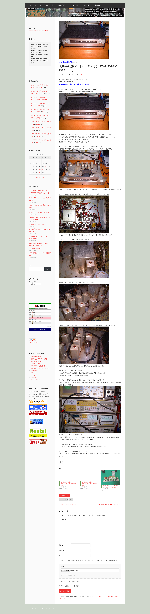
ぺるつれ (33, 375)
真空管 (70, 499)
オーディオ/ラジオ (63, 499)
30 (40, 173)
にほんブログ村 (33, 342)
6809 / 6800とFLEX (36, 361)
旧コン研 (33, 373)
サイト (61, 555)
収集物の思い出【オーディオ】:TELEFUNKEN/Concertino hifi (89, 484)
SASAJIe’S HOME (35, 363)
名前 (61, 545)
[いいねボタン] (60, 462)
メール (62, 550)
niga (43, 118)
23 (40, 170)
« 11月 (38, 177)
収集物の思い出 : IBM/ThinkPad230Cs (109, 504)
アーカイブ (32, 282)
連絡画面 (97, 5)
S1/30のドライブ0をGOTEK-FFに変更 (40, 212)
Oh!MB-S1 (33, 377)
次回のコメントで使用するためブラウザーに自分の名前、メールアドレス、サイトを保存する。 (89, 560)
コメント (62, 519)
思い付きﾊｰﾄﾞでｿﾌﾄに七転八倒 (40, 368)
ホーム (29, 5)
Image (62, 566)
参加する (48, 326)
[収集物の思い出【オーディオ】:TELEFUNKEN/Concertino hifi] (89, 475)
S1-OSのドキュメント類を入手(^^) (39, 224)
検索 (30, 265)
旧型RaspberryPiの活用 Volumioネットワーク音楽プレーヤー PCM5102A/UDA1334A (39, 246)
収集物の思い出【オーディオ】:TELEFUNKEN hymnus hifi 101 (68, 484)
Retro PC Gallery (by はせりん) (39, 366)
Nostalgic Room (35, 380)
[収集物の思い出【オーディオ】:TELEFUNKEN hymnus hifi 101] (68, 475)
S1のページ (34, 370)
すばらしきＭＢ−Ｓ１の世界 (39, 359)
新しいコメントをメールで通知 (70, 581)
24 (43, 170)
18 (46, 167)
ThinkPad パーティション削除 (68, 504)
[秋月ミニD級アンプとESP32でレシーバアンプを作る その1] (110, 477)
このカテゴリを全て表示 (40, 324)
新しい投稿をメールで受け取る (70, 586)
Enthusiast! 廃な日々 (37, 356)
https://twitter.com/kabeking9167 (38, 30)
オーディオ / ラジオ (64, 495)
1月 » (42, 177)
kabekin (75, 62)
